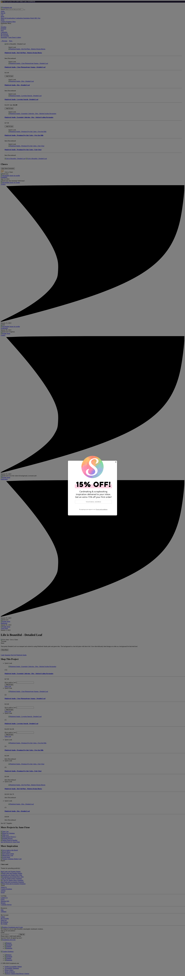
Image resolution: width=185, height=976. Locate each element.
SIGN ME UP (93, 506)
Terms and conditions (101, 509)
